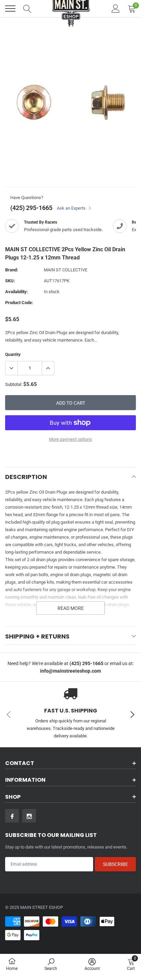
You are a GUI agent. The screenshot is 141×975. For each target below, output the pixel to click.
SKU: (10, 280)
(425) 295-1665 (31, 207)
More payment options (70, 439)
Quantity (13, 354)
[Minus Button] (11, 368)
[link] (12, 816)
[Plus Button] (48, 368)
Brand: (11, 269)
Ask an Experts (72, 208)
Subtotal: (13, 384)
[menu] (10, 8)
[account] (116, 8)
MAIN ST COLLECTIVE (65, 269)
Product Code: (19, 302)
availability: (16, 291)
